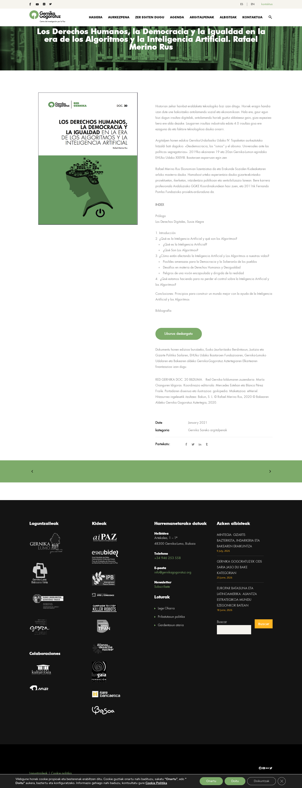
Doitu (235, 781)
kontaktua (267, 4)
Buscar (222, 622)
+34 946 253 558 (167, 558)
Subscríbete (162, 587)
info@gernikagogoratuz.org (172, 572)
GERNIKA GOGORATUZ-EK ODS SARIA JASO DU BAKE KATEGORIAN (239, 567)
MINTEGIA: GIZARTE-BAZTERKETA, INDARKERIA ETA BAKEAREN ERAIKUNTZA (238, 540)
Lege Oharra (166, 608)
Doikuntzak (261, 781)
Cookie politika (61, 773)
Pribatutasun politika (171, 617)
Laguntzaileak (38, 773)
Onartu (211, 781)
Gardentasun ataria (171, 625)
